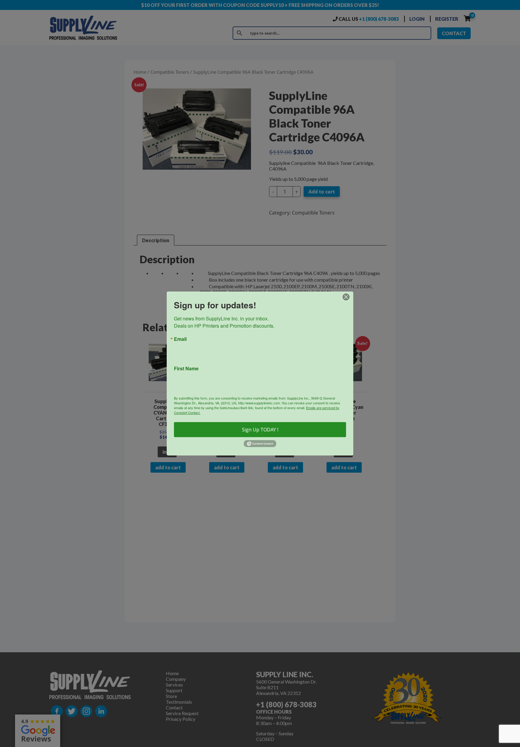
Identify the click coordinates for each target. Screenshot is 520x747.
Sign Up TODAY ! (260, 429)
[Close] (347, 297)
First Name (186, 368)
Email (180, 339)
